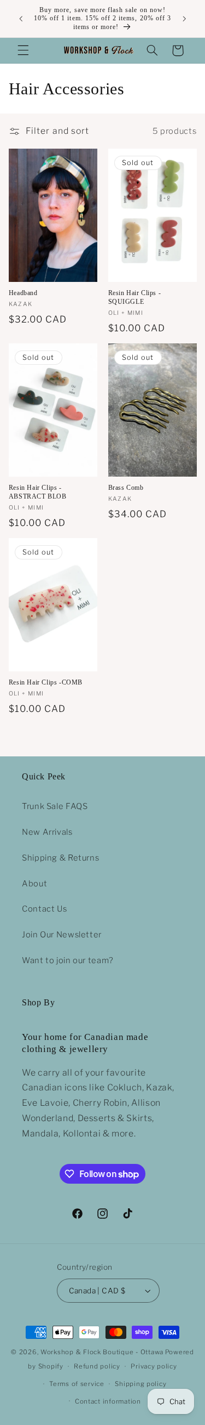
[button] (23, 50)
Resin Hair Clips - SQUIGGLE (134, 297)
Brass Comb (126, 487)
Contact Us (44, 909)
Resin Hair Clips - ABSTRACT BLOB (38, 492)
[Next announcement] (184, 19)
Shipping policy (140, 1384)
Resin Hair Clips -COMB (46, 682)
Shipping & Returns (60, 858)
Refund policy (97, 1366)
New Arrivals (47, 832)
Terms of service (76, 1384)
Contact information (108, 1401)
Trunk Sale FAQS (54, 806)
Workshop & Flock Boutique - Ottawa (101, 1352)
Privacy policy (154, 1366)
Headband (23, 293)
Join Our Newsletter (62, 935)
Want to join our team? (68, 960)
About (34, 884)
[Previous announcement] (21, 19)
